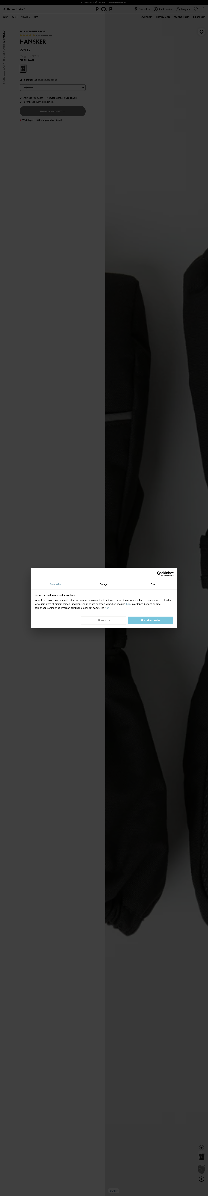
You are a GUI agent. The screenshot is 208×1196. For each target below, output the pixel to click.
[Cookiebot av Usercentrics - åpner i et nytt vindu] (159, 573)
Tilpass (102, 620)
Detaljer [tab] (104, 584)
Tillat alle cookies (150, 620)
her (128, 604)
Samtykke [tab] (55, 584)
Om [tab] (153, 584)
